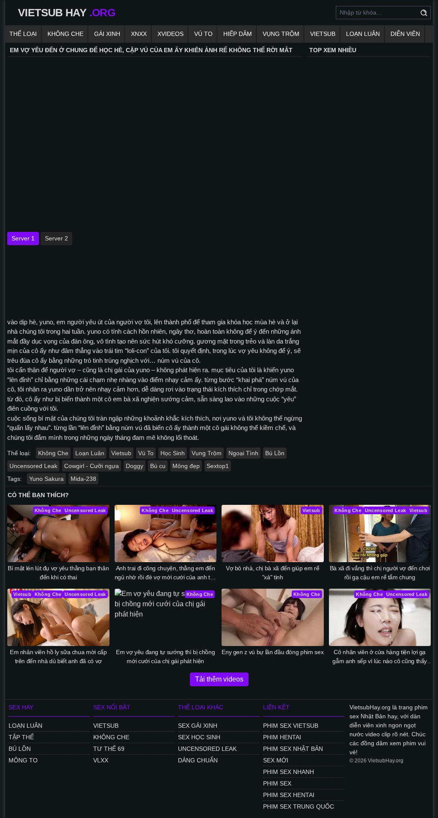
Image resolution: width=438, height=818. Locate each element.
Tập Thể (21, 737)
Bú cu (158, 465)
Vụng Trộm (281, 33)
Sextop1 (218, 465)
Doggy (134, 465)
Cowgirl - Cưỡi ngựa (91, 465)
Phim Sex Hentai (288, 794)
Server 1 (23, 238)
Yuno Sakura (46, 478)
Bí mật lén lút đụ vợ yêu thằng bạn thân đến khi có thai (58, 573)
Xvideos (170, 33)
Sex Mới (275, 760)
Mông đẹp (186, 465)
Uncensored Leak (33, 465)
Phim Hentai (282, 737)
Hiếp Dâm (237, 33)
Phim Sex (277, 783)
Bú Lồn (274, 453)
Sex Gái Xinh (197, 725)
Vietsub (322, 33)
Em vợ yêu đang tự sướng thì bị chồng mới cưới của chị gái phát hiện (165, 656)
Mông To (23, 760)
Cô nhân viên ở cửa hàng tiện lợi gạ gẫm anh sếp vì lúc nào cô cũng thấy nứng (379, 657)
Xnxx (139, 33)
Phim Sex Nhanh (288, 771)
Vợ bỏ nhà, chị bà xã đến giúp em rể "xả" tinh (273, 573)
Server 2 (56, 238)
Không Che (65, 33)
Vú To (203, 33)
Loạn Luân (363, 33)
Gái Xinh (107, 33)
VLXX (100, 760)
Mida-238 (83, 478)
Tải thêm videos (219, 679)
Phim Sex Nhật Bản (293, 748)
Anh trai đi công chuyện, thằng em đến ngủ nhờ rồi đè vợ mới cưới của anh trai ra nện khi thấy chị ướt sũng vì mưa (165, 573)
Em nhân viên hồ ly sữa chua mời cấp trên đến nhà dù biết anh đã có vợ (58, 656)
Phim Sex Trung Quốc (298, 806)
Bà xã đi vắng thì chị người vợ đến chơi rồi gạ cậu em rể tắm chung (380, 573)
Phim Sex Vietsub (290, 725)
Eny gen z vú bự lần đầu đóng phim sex (272, 652)
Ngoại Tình (243, 453)
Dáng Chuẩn (198, 760)
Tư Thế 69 (108, 748)
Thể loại (23, 33)
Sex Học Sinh (199, 737)
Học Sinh (172, 453)
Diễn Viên (405, 33)
